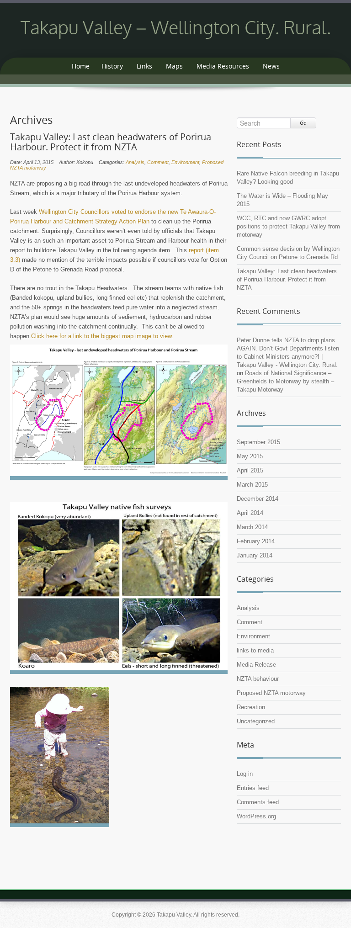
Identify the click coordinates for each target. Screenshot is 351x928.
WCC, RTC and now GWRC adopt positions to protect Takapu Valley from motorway (288, 226)
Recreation (251, 707)
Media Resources (223, 66)
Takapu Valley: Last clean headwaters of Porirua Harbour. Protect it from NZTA (110, 142)
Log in (245, 773)
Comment (158, 162)
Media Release (256, 664)
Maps (174, 66)
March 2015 (252, 484)
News (271, 66)
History (112, 66)
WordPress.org (256, 816)
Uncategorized (256, 721)
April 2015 (250, 470)
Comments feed (258, 802)
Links (144, 66)
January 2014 (254, 555)
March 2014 (252, 527)
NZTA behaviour (258, 678)
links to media (255, 650)
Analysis (135, 162)
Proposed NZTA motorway (271, 692)
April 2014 (250, 512)
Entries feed (253, 788)
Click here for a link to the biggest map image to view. (102, 336)
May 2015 (250, 456)
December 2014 (257, 498)
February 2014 (256, 541)
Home (81, 66)
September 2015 (258, 442)
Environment (185, 162)
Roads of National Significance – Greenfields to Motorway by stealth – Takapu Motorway (285, 381)
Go (303, 123)
